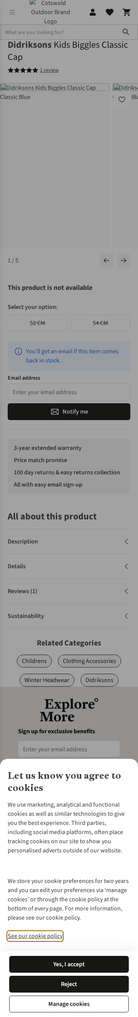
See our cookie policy (35, 936)
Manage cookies (69, 1004)
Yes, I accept (69, 964)
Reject (69, 984)
